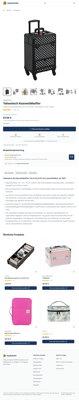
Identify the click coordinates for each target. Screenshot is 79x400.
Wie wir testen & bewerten (64, 362)
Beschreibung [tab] (9, 173)
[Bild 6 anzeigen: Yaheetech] (51, 92)
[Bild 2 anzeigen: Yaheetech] (16, 92)
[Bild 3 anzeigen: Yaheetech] (25, 92)
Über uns (59, 358)
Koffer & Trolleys (38, 358)
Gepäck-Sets (37, 368)
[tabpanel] (39, 202)
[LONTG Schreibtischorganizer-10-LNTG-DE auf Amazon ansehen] (20, 256)
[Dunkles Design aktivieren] (45, 3)
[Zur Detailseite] (36, 271)
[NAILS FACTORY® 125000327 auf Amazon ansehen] (58, 256)
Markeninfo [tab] (33, 173)
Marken (9, 10)
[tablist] (20, 173)
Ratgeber (36, 385)
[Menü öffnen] (74, 3)
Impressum (59, 365)
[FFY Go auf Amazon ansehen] (58, 311)
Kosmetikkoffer (38, 375)
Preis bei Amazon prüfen (19, 288)
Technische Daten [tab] (21, 173)
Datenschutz (60, 368)
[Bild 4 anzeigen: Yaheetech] (34, 92)
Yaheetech (16, 10)
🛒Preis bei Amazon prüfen (39, 129)
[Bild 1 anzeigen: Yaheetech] (7, 92)
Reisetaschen (37, 365)
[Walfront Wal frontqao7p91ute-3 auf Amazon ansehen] (20, 311)
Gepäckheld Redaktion (22, 163)
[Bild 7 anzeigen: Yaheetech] (60, 92)
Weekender (36, 372)
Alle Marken (36, 381)
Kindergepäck (37, 378)
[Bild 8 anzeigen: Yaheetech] (69, 92)
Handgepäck (37, 362)
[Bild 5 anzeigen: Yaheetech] (43, 92)
